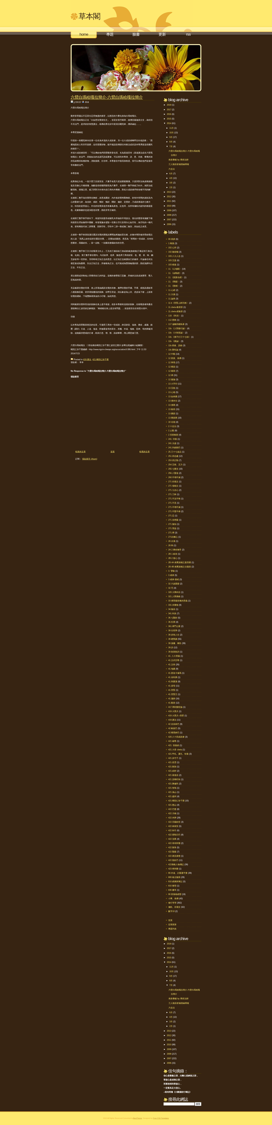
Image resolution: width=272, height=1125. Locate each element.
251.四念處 (173, 456)
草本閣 (89, 16)
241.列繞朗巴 (174, 447)
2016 (169, 114)
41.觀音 (171, 703)
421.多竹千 (173, 758)
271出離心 (173, 537)
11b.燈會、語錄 (175, 345)
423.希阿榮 (173, 869)
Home (83, 34)
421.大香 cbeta (175, 749)
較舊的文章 (144, 451)
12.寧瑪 (171, 362)
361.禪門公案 (174, 626)
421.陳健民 (173, 783)
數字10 (171, 911)
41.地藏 (171, 669)
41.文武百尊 (173, 660)
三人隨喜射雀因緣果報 (179, 164)
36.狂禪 (171, 622)
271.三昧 (172, 494)
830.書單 (172, 890)
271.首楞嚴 (173, 520)
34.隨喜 (171, 609)
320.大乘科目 (174, 592)
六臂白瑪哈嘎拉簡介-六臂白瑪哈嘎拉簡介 (107, 97)
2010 (169, 206)
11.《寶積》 (173, 286)
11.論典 (171, 298)
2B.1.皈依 (172, 554)
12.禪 (170, 375)
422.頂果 (172, 839)
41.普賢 (171, 690)
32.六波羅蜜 (173, 584)
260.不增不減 (174, 477)
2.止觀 (171, 430)
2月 (171, 187)
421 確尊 (172, 741)
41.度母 (171, 686)
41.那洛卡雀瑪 (174, 673)
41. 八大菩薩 (174, 656)
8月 (171, 142)
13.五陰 (171, 388)
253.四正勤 (173, 460)
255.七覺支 (173, 469)
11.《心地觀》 (174, 269)
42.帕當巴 (172, 728)
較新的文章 (80, 451)
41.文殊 (171, 664)
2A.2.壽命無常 (174, 549)
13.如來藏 (172, 396)
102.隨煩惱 (173, 252)
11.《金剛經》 (174, 273)
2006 (169, 224)
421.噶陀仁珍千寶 (100, 359)
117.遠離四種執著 (176, 324)
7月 (171, 146)
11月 (171, 128)
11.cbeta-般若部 (175, 307)
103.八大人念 (174, 256)
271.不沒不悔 (174, 498)
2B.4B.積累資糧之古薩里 (179, 566)
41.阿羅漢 (172, 681)
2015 (169, 119)
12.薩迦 (171, 379)
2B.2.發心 (172, 558)
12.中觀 (171, 354)
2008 (169, 215)
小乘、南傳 (173, 898)
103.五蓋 (172, 260)
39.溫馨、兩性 (174, 643)
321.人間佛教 (174, 596)
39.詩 (170, 647)
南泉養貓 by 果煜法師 (178, 160)
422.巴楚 (172, 809)
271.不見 (172, 503)
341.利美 (172, 613)
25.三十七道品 (174, 452)
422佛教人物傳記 (176, 864)
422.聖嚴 (172, 852)
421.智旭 (172, 788)
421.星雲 (172, 762)
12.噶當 (171, 367)
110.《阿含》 (174, 315)
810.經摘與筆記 (175, 881)
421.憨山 (172, 805)
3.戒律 (171, 575)
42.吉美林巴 (173, 724)
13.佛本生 (172, 401)
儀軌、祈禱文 (174, 907)
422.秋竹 (172, 830)
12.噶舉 (171, 371)
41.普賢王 (172, 694)
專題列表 (172, 929)
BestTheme (137, 1118)
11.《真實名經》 (175, 277)
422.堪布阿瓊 (174, 843)
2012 (169, 196)
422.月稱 (172, 813)
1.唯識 (171, 243)
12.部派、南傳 (174, 358)
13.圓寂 (171, 413)
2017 (169, 109)
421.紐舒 (172, 771)
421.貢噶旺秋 (174, 779)
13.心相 (171, 392)
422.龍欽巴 (173, 860)
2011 (169, 201)
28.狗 (170, 545)
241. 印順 (172, 439)
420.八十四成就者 (176, 737)
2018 (169, 105)
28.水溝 (171, 541)
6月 (171, 173)
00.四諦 (171, 239)
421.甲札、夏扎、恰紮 (178, 754)
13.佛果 (171, 405)
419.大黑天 (173, 711)
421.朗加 (172, 766)
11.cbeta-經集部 (175, 311)
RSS (188, 34)
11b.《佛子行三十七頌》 (179, 337)
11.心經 (171, 290)
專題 (109, 34)
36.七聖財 (172, 618)
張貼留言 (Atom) (89, 459)
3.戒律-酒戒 (173, 579)
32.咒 (170, 588)
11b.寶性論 (173, 350)
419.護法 (87, 359)
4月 (171, 178)
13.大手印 (172, 384)
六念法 (172, 169)
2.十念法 (172, 426)
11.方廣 (171, 294)
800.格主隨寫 (174, 877)
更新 (162, 34)
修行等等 (172, 903)
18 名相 (171, 422)
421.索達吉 (173, 775)
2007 (169, 219)
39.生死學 (172, 630)
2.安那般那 (173, 435)
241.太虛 (172, 443)
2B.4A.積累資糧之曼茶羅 (179, 562)
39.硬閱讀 (172, 639)
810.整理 (172, 886)
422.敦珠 (172, 847)
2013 (169, 192)
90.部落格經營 (174, 894)
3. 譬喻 (171, 571)
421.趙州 (172, 796)
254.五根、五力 (175, 464)
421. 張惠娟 (173, 745)
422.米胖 (172, 817)
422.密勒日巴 (174, 835)
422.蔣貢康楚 (174, 856)
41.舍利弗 (172, 677)
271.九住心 (173, 490)
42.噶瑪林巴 (173, 732)
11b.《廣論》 (174, 341)
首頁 (112, 451)
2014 (169, 123)
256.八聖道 (173, 473)
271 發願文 (173, 486)
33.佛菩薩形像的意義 (177, 601)
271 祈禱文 (173, 481)
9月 (171, 137)
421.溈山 (172, 792)
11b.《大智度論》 (176, 333)
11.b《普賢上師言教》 (178, 303)
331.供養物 (173, 605)
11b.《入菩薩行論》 (177, 328)
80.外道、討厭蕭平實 (177, 873)
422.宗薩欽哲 (174, 822)
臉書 (136, 34)
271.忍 (171, 515)
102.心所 (172, 247)
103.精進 (172, 264)
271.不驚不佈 (174, 511)
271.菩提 (172, 528)
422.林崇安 (173, 826)
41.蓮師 (171, 698)
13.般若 (171, 409)
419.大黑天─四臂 (176, 715)
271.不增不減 (174, 507)
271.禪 (171, 532)
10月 (171, 132)
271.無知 (172, 524)
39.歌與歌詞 (173, 652)
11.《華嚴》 (173, 281)
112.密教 (172, 320)
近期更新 (172, 924)
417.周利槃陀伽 (175, 707)
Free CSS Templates (161, 1118)
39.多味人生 (173, 635)
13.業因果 (172, 418)
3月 (171, 183)
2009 (169, 210)
